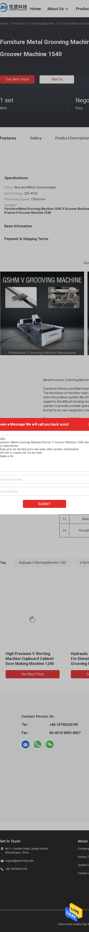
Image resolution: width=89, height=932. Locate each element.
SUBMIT (44, 504)
